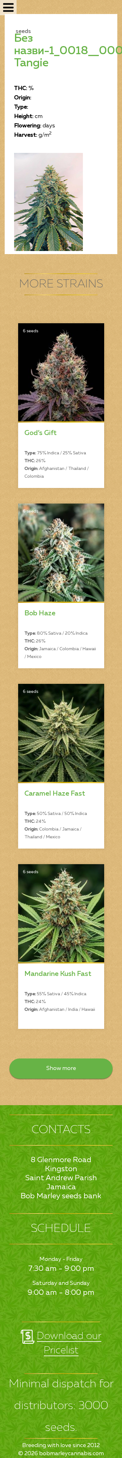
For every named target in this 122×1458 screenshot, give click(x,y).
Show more (61, 1068)
